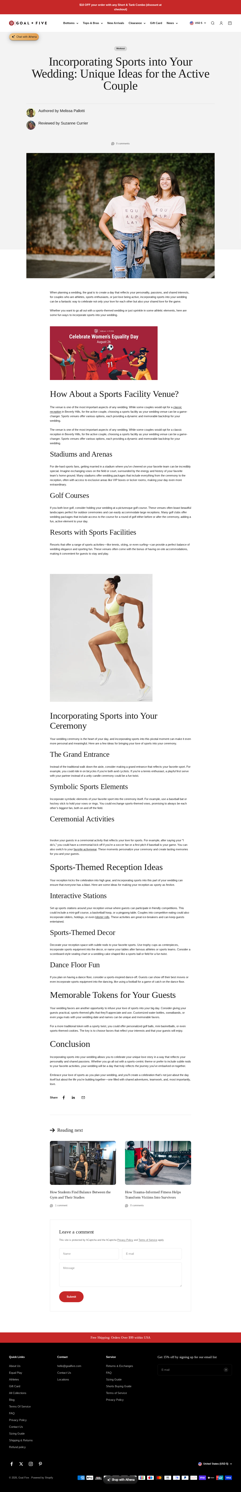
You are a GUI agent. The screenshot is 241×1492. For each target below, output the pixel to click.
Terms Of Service (20, 1406)
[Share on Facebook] (63, 1097)
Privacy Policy (125, 1240)
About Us (15, 1366)
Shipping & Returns (21, 1440)
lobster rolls (102, 917)
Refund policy (17, 1447)
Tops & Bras (91, 23)
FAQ (12, 1413)
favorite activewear (85, 849)
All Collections (17, 1393)
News (170, 23)
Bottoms (69, 23)
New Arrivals (115, 23)
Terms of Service (148, 1240)
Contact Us (16, 1426)
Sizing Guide (17, 1433)
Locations (63, 1379)
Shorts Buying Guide (118, 1386)
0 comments (123, 143)
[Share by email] (83, 1097)
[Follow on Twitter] (21, 1463)
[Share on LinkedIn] (73, 1097)
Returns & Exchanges (119, 1366)
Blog (11, 1399)
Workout (120, 48)
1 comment (61, 1205)
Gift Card (156, 23)
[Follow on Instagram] (30, 1463)
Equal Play (15, 1372)
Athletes (14, 1379)
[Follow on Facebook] (11, 1463)
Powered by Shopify (42, 1477)
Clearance (135, 23)
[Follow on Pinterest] (40, 1463)
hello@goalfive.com (69, 1366)
